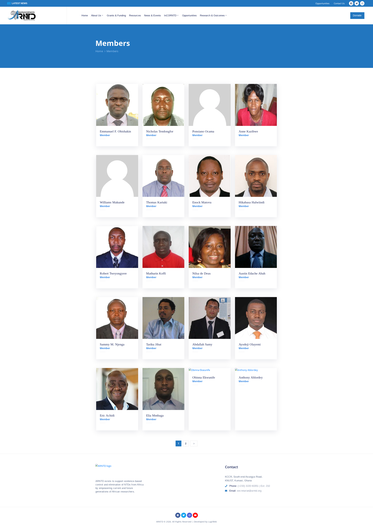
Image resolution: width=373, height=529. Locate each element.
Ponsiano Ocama (203, 131)
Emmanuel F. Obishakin (115, 131)
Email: (245, 490)
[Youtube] (195, 515)
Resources (135, 15)
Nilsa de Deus (201, 273)
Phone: (249, 486)
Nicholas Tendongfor (159, 131)
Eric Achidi (107, 415)
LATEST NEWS (19, 3)
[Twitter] (356, 3)
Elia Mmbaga (155, 415)
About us (96, 15)
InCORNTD (170, 15)
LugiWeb (212, 521)
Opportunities (189, 15)
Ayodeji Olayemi (250, 344)
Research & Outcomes (212, 15)
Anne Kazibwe (248, 131)
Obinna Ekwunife (203, 377)
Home (84, 15)
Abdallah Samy (202, 344)
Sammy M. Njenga (112, 344)
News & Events (152, 15)
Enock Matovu (201, 202)
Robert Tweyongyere (113, 273)
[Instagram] (362, 3)
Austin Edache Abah (252, 273)
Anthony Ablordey (251, 377)
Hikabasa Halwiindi (251, 202)
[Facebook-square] (351, 3)
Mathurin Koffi (156, 273)
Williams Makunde (112, 202)
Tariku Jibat (153, 344)
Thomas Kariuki (156, 202)
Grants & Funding (116, 15)
